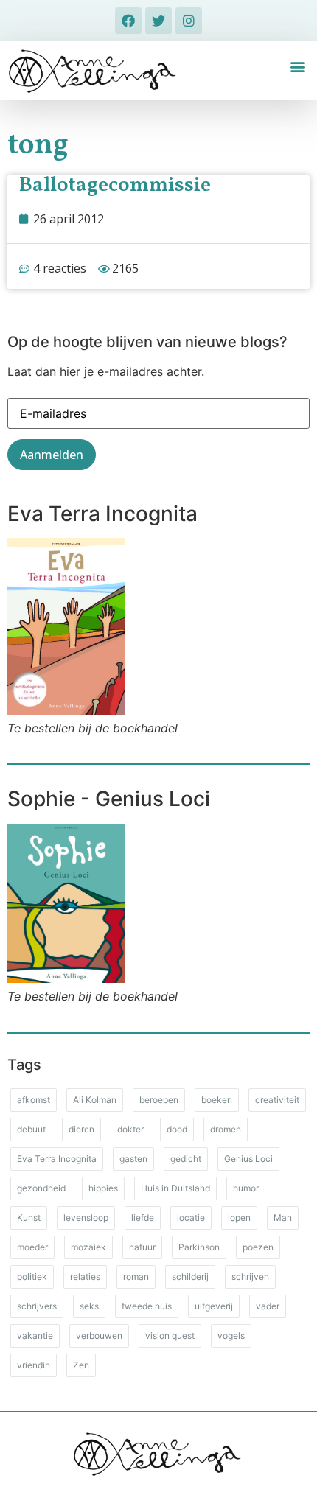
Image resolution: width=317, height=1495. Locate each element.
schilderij (190, 1276)
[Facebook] (128, 20)
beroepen (158, 1099)
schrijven (250, 1276)
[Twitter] (158, 20)
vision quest (170, 1335)
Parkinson (199, 1247)
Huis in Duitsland (175, 1188)
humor (246, 1188)
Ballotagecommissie (115, 185)
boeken (216, 1099)
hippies (103, 1188)
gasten (133, 1158)
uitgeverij (214, 1306)
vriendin (33, 1364)
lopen (239, 1217)
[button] (297, 67)
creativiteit (277, 1099)
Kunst (29, 1217)
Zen (81, 1364)
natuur (142, 1247)
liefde (142, 1217)
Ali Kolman (94, 1099)
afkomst (33, 1099)
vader (267, 1306)
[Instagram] (188, 20)
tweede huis (147, 1306)
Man (283, 1217)
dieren (81, 1129)
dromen (225, 1129)
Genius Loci (248, 1158)
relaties (85, 1276)
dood (177, 1129)
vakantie (35, 1335)
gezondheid (41, 1188)
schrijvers (37, 1306)
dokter (130, 1129)
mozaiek (88, 1247)
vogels (231, 1335)
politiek (32, 1276)
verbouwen (99, 1335)
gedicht (185, 1158)
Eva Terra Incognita (57, 1158)
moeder (32, 1247)
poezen (258, 1247)
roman (136, 1276)
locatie (191, 1217)
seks (89, 1306)
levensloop (85, 1217)
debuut (31, 1129)
